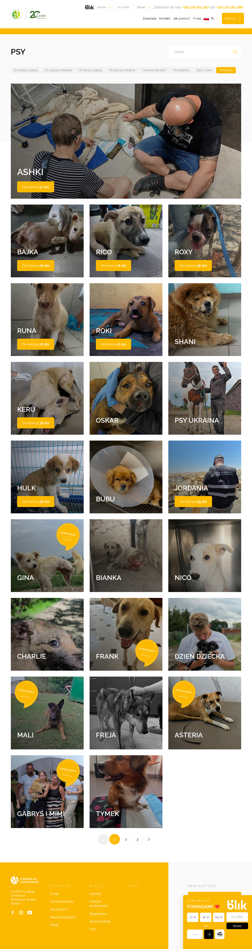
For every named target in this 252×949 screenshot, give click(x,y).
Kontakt (164, 18)
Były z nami (204, 70)
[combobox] (103, 7)
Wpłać (141, 7)
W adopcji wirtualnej (122, 70)
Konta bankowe (61, 901)
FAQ (93, 929)
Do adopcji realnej (25, 70)
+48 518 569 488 (229, 7)
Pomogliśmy (181, 70)
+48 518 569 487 (195, 7)
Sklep (54, 925)
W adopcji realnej (90, 70)
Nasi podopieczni (62, 917)
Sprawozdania (100, 921)
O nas (197, 18)
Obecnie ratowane (154, 70)
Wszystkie (226, 70)
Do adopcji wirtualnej (58, 70)
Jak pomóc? (181, 18)
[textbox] (103, 7)
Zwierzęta (149, 18)
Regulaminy (98, 914)
